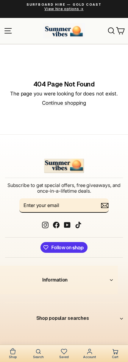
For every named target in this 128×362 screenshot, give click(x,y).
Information (55, 280)
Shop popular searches (62, 318)
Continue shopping (64, 103)
